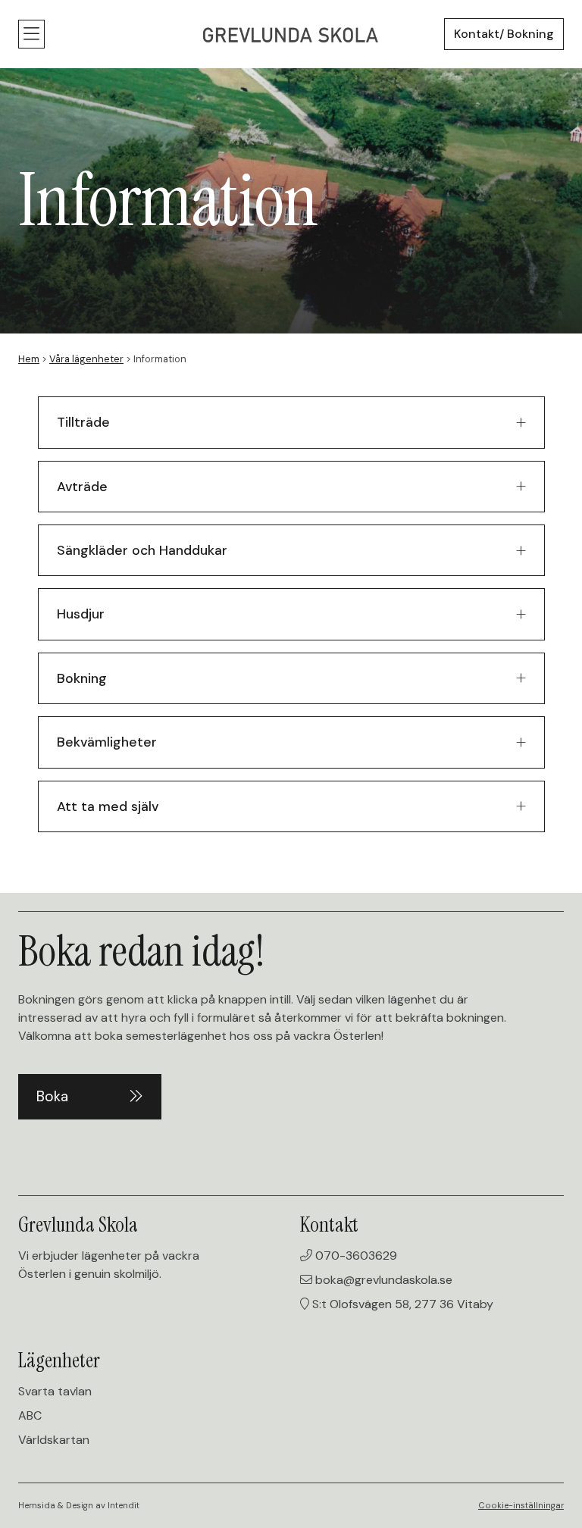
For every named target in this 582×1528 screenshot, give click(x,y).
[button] (31, 34)
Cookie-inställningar (521, 1505)
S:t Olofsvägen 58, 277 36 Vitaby (401, 1304)
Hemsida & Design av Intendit (78, 1505)
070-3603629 (354, 1255)
